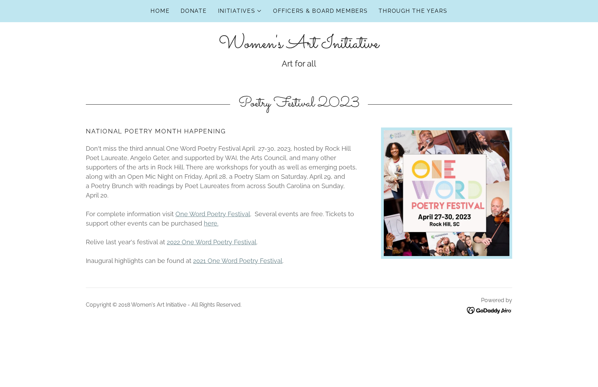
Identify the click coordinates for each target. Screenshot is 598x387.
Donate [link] (194, 11)
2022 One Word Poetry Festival (211, 242)
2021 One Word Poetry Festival (237, 260)
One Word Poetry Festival (212, 214)
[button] (240, 11)
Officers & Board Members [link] (320, 11)
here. (211, 223)
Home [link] (160, 11)
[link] (299, 45)
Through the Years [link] (413, 11)
